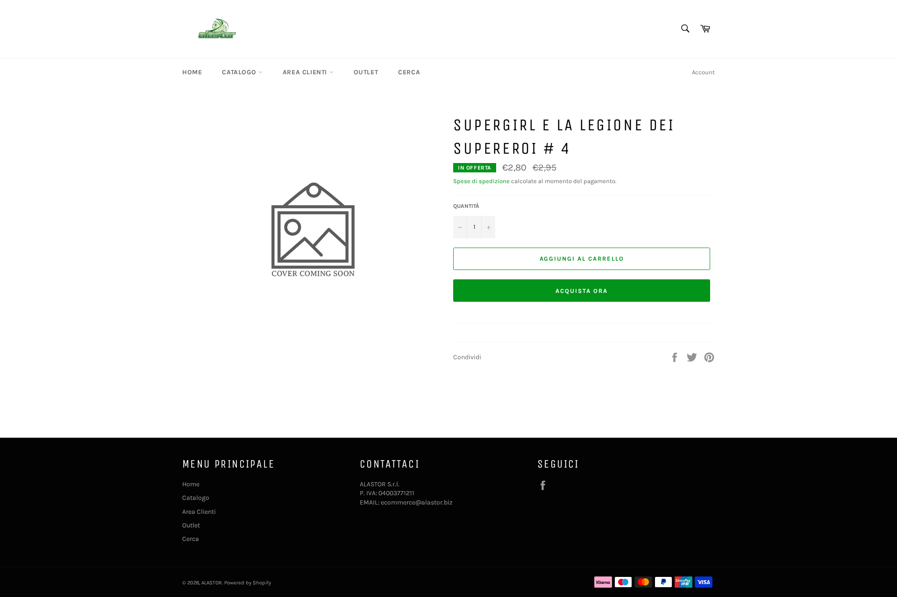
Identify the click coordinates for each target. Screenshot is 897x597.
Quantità (466, 206)
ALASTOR (211, 583)
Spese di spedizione (481, 181)
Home (192, 72)
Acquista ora (581, 290)
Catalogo (240, 72)
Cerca (409, 72)
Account (703, 72)
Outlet (366, 72)
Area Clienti (306, 72)
